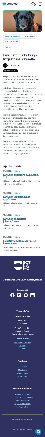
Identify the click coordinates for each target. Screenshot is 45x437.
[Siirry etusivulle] (10, 5)
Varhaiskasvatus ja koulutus (22, 398)
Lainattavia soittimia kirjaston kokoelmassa (19, 242)
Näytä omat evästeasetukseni (22, 419)
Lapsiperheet (22, 367)
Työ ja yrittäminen (22, 401)
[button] (38, 432)
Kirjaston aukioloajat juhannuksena (14, 220)
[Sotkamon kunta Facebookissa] (12, 297)
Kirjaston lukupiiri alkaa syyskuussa (16, 198)
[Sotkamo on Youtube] (26, 297)
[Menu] (40, 4)
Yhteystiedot (22, 376)
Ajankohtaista (16, 36)
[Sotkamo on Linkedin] (32, 297)
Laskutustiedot (22, 338)
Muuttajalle (22, 370)
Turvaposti (22, 349)
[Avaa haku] (34, 4)
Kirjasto (17, 171)
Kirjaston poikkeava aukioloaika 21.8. (21, 176)
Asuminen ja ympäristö (22, 394)
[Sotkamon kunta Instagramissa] (19, 297)
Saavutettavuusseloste (22, 343)
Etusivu (7, 36)
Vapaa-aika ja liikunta (23, 404)
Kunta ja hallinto (22, 407)
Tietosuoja (22, 346)
